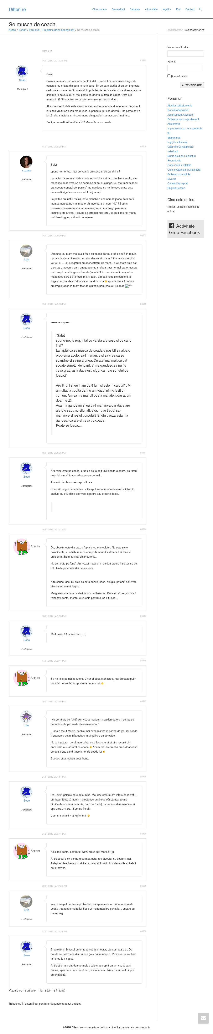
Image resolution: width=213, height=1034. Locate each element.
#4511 (143, 452)
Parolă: (171, 61)
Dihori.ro (17, 9)
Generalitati (118, 9)
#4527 (143, 701)
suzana (26, 170)
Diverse (171, 178)
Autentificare (192, 85)
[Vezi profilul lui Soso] (22, 71)
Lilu (27, 725)
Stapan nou (174, 137)
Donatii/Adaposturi (177, 110)
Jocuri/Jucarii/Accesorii (180, 114)
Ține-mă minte (179, 76)
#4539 (143, 931)
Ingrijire (167, 9)
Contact (190, 9)
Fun (178, 9)
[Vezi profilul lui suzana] (26, 162)
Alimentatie (151, 9)
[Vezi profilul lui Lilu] (26, 717)
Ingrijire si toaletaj (177, 142)
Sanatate (135, 9)
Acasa (12, 29)
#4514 (143, 529)
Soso (22, 80)
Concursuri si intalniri (179, 165)
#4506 (143, 146)
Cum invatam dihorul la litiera (184, 169)
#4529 (143, 833)
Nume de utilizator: (178, 47)
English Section (176, 188)
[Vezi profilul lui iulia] (26, 251)
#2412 (143, 60)
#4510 (143, 303)
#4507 (143, 235)
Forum (22, 29)
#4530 (143, 885)
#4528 (143, 776)
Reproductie (174, 160)
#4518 (143, 660)
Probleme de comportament (58, 29)
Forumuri (34, 29)
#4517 (143, 615)
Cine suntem (99, 9)
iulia (26, 259)
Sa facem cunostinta (178, 174)
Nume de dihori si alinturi (181, 155)
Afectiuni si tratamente (179, 105)
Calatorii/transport (177, 183)
